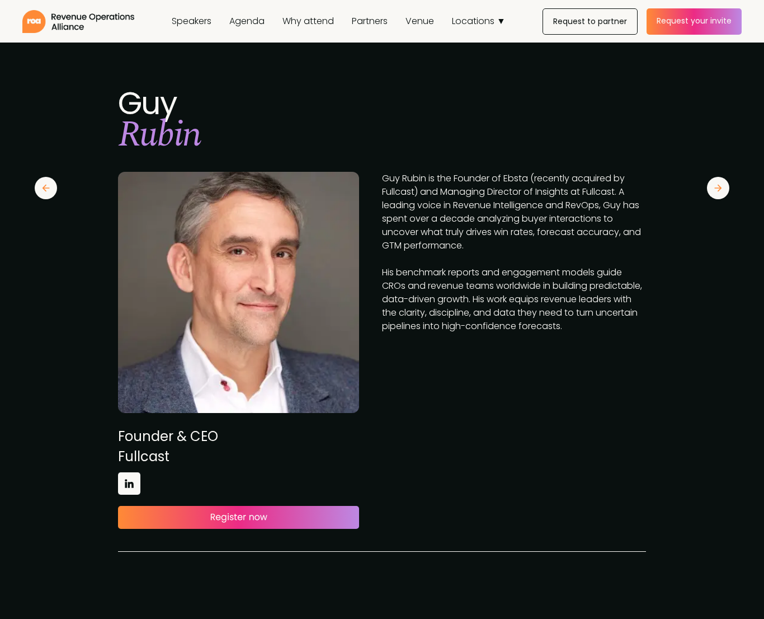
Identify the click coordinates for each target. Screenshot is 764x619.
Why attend (308, 21)
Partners (370, 21)
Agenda (247, 21)
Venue (419, 21)
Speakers (191, 21)
